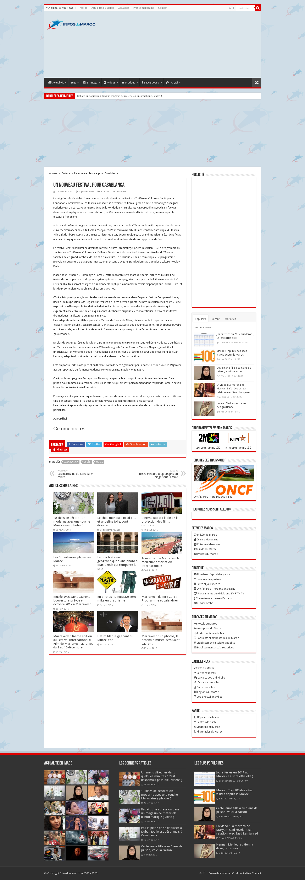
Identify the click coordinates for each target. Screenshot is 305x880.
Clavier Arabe (205, 603)
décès (87, 461)
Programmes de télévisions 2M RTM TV (220, 593)
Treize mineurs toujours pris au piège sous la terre (158, 474)
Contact (162, 7)
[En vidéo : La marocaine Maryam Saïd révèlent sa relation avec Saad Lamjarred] (204, 390)
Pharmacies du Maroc (209, 731)
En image (92, 82)
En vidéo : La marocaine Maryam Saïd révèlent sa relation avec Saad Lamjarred (234, 388)
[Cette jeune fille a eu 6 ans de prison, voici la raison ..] (204, 373)
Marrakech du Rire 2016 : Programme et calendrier (160, 598)
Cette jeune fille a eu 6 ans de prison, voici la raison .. (161, 848)
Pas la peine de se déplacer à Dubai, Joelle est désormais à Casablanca (161, 831)
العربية (174, 82)
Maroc (83, 7)
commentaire (203, 327)
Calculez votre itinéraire (211, 677)
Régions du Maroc (207, 691)
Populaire (200, 318)
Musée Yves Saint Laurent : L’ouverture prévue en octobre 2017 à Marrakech (72, 600)
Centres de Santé (206, 722)
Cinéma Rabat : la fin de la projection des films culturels (160, 521)
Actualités (123, 7)
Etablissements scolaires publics (215, 642)
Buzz (73, 82)
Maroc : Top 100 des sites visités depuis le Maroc (234, 792)
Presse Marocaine (219, 873)
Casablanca (71, 461)
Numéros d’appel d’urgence (213, 574)
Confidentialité (241, 873)
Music (99, 461)
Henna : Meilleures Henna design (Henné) (234, 846)
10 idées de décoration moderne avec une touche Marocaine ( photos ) (71, 521)
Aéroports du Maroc (209, 628)
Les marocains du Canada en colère (75, 474)
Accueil (53, 173)
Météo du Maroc (206, 534)
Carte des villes (205, 687)
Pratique (130, 82)
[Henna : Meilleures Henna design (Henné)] (204, 408)
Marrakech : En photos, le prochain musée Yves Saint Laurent (161, 640)
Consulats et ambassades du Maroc (217, 637)
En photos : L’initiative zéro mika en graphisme (116, 598)
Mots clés (230, 318)
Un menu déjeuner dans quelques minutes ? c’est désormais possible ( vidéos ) (161, 776)
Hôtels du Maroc (207, 623)
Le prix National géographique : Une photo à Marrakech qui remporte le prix (117, 562)
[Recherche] (258, 8)
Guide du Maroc (206, 549)
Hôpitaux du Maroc (208, 717)
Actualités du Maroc (103, 7)
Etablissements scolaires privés (215, 647)
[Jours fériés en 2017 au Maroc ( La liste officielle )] (204, 339)
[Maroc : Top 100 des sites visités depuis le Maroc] (204, 356)
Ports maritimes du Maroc (212, 633)
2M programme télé (208, 447)
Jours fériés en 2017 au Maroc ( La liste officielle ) (234, 774)
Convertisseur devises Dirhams (213, 598)
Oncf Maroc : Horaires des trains (213, 496)
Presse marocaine (143, 7)
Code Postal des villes (209, 696)
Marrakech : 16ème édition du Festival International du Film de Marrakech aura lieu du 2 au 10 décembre (73, 641)
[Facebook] (233, 8)
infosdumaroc (64, 191)
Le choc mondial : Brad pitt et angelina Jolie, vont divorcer (116, 521)
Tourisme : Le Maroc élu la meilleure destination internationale (160, 562)
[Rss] (229, 8)
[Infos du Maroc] (71, 23)
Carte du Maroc (204, 668)
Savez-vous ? (151, 82)
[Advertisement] (182, 44)
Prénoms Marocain (208, 544)
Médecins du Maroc (208, 726)
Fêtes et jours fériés (208, 583)
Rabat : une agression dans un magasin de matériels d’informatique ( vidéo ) (119, 95)
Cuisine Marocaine (207, 539)
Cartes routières (206, 672)
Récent (216, 318)
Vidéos (111, 82)
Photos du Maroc (207, 553)
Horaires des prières (208, 579)
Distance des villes (208, 682)
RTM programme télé (238, 447)
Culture (66, 173)
